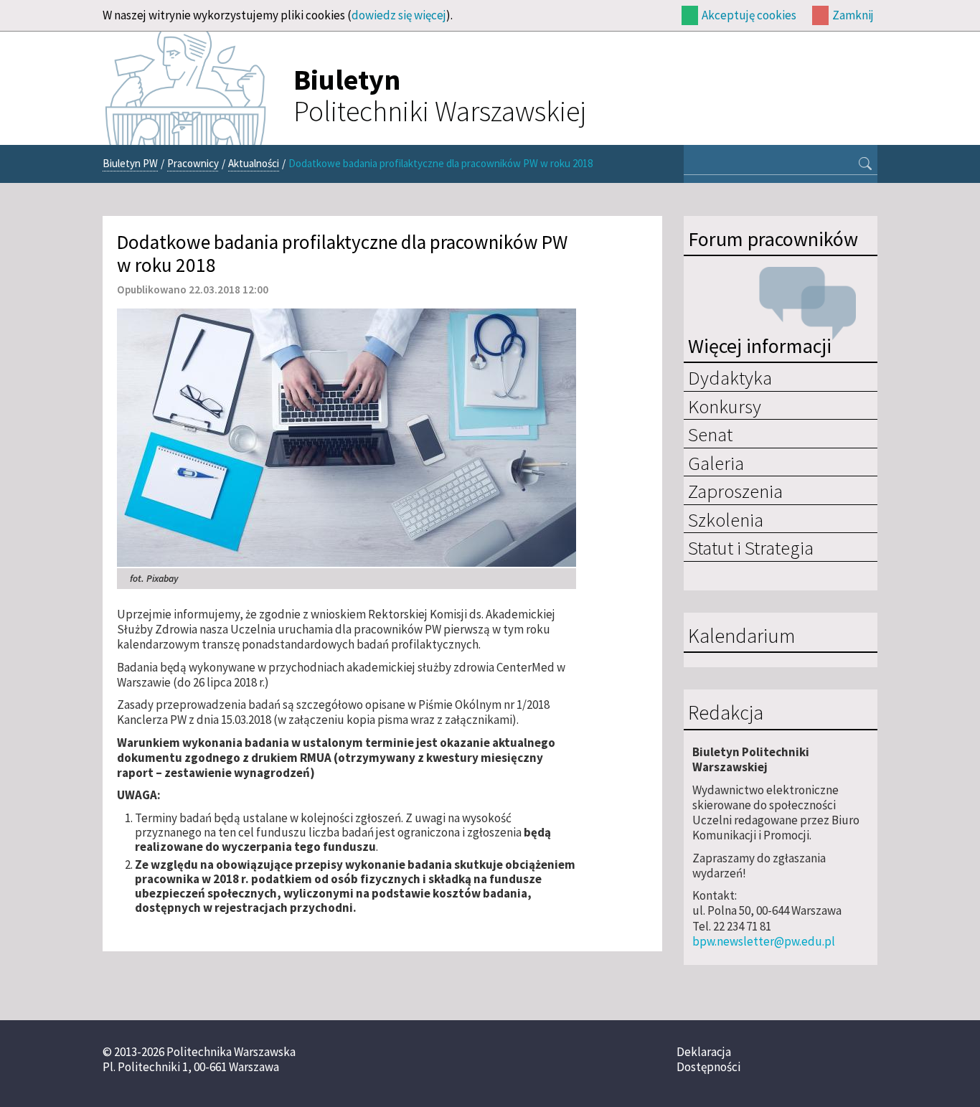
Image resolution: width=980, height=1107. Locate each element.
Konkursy (724, 406)
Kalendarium (741, 636)
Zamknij (853, 15)
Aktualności (253, 163)
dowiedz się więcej (399, 15)
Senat (710, 434)
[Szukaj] (865, 165)
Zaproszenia (735, 491)
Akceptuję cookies (749, 15)
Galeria (716, 463)
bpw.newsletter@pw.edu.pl (763, 941)
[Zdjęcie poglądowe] (346, 436)
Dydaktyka (730, 377)
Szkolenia (725, 519)
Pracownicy (193, 163)
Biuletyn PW (130, 163)
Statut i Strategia (751, 547)
